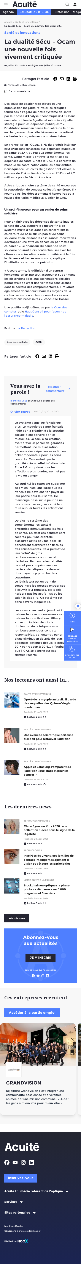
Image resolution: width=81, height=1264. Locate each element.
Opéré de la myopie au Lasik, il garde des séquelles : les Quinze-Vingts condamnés (50, 703)
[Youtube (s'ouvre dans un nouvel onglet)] (38, 975)
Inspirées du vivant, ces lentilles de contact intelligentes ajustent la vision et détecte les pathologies (49, 859)
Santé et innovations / (27, 22)
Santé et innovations (37, 694)
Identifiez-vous (18, 400)
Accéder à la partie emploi (32, 1013)
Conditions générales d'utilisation (22, 1231)
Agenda (8, 12)
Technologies (33, 850)
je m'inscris (40, 957)
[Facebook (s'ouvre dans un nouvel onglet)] (33, 975)
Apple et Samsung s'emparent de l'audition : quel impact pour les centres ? (47, 770)
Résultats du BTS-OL (34, 12)
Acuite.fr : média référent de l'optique (33, 1191)
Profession (61, 12)
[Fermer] (78, 606)
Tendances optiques (37, 820)
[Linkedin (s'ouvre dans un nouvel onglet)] (47, 975)
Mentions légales (13, 1226)
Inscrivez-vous (20, 1178)
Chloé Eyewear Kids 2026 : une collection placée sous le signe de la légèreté (49, 830)
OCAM (38, 342)
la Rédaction (26, 328)
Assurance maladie (17, 342)
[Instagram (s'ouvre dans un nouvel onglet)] (42, 975)
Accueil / (9, 22)
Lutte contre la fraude (39, 880)
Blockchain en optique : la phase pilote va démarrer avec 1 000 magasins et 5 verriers (47, 889)
